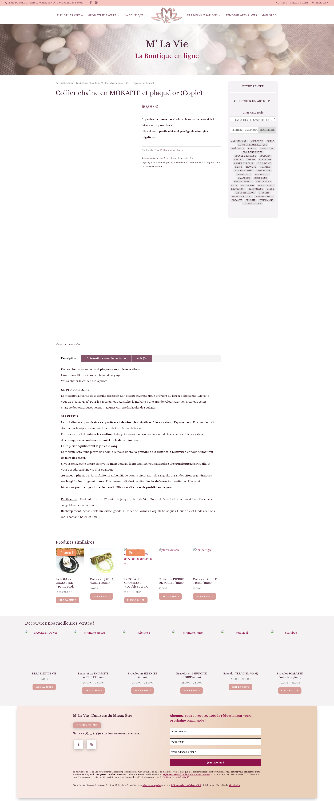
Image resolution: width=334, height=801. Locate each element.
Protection (237, 189)
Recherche (267, 130)
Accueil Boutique (65, 83)
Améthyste (238, 148)
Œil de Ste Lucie (252, 204)
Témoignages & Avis (241, 15)
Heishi (238, 167)
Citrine (251, 160)
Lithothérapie (68, 15)
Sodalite (237, 200)
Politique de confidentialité (186, 785)
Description (68, 358)
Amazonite (256, 141)
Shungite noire (264, 196)
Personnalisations (202, 15)
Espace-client (299, 3)
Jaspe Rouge (263, 170)
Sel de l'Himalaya (245, 193)
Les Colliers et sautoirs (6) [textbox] (253, 120)
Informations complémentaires (106, 358)
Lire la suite (67, 600)
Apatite (252, 148)
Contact (281, 3)
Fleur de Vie (264, 163)
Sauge (270, 189)
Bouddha (265, 156)
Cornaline (265, 160)
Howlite (251, 167)
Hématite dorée (244, 170)
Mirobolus (234, 785)
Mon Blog (269, 15)
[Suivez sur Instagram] (91, 744)
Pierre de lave (266, 185)
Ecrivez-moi (89, 725)
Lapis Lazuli (261, 174)
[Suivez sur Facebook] (78, 744)
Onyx (234, 185)
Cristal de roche (243, 163)
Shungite (264, 193)
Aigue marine (238, 141)
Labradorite (244, 174)
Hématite (265, 167)
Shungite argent (241, 196)
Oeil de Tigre (263, 182)
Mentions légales (151, 785)
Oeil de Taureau (243, 182)
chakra (238, 160)
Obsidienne (260, 178)
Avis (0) (141, 358)
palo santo (247, 185)
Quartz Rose (255, 189)
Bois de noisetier (252, 152)
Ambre (270, 141)
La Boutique (134, 15)
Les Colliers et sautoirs (88, 83)
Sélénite (250, 200)
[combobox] (253, 118)
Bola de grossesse (245, 156)
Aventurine (266, 148)
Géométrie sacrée (102, 15)
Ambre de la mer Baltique (252, 145)
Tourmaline (266, 200)
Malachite (244, 178)
